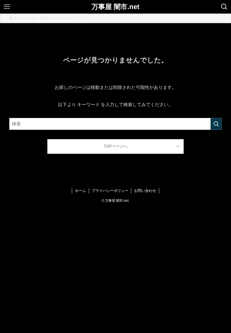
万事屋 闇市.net (115, 6)
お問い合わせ (145, 191)
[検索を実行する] (216, 124)
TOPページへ (116, 146)
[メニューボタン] (7, 7)
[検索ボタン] (224, 7)
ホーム (80, 191)
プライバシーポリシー (110, 191)
